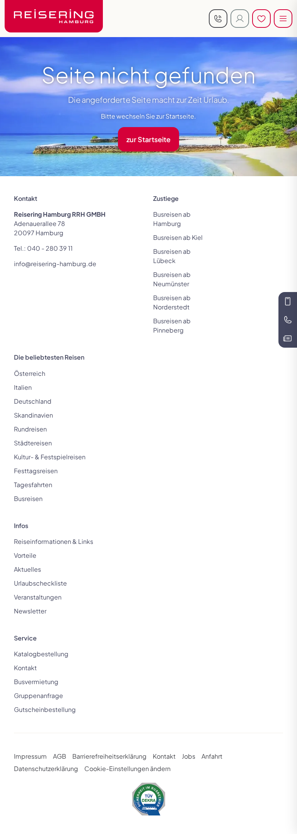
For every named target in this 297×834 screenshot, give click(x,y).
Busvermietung (36, 682)
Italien (23, 387)
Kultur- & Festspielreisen (49, 457)
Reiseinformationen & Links (53, 541)
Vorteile (25, 555)
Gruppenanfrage (38, 695)
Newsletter (30, 611)
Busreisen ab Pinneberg (172, 325)
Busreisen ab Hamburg (172, 219)
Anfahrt (211, 756)
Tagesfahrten (33, 485)
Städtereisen (33, 443)
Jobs (188, 756)
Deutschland (32, 401)
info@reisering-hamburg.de (55, 264)
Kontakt (25, 668)
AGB (59, 756)
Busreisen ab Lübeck (172, 256)
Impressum (30, 756)
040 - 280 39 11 (50, 248)
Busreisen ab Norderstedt (172, 302)
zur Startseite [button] (148, 139)
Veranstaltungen (37, 597)
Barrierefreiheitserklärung (109, 756)
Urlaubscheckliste (40, 583)
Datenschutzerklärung (46, 768)
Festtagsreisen (36, 471)
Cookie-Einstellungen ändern (127, 768)
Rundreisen (30, 429)
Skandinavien (33, 415)
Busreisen (28, 498)
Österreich (29, 373)
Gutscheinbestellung (45, 709)
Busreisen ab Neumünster (172, 279)
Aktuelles (27, 569)
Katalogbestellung (41, 654)
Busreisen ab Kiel (178, 237)
